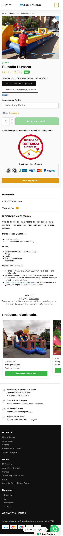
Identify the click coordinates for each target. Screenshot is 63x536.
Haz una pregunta (30, 180)
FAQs (4, 479)
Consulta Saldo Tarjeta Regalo (16, 483)
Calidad (5, 445)
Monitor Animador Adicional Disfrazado (20, 282)
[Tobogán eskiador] (26, 339)
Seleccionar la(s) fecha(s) (26, 373)
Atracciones (13, 13)
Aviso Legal (7, 441)
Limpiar (5, 95)
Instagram (9, 502)
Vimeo (7, 506)
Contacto (6, 472)
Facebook (8, 495)
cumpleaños (45, 301)
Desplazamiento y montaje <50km (19, 83)
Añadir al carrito (37, 121)
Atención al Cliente (10, 468)
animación (16, 301)
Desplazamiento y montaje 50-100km (20, 90)
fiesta (53, 301)
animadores (27, 301)
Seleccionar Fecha (11, 100)
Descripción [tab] (8, 194)
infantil (26, 304)
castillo (36, 301)
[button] (56, 5)
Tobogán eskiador (13, 365)
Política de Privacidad (12, 448)
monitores (34, 304)
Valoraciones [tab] (10, 208)
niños (42, 304)
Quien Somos (8, 437)
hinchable (10, 304)
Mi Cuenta (7, 464)
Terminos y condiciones (13, 475)
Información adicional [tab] (12, 201)
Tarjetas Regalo (9, 452)
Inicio (4, 13)
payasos (49, 304)
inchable (18, 304)
